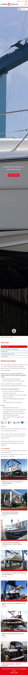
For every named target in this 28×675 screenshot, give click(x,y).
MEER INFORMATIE (13, 175)
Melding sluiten (14, 672)
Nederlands (23, 9)
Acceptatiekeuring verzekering (7, 354)
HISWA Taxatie (4, 351)
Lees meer (4, 485)
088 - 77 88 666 (21, 1)
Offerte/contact (4, 356)
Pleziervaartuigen (9, 337)
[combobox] (23, 9)
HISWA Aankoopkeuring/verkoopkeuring (9, 349)
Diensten (2, 337)
